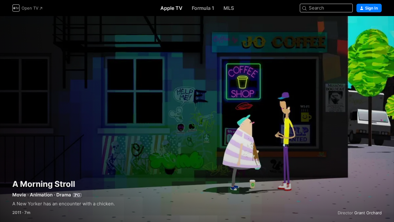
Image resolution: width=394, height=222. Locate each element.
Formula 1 (203, 8)
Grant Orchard (368, 212)
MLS (228, 8)
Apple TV (171, 8)
